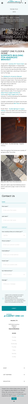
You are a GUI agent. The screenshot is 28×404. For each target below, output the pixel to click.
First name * (5, 206)
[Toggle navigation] (2, 3)
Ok (14, 398)
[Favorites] (22, 3)
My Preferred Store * (7, 270)
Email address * (6, 250)
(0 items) (25, 2)
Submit (14, 308)
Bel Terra (16, 103)
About (11, 17)
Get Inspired (7, 374)
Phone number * (6, 240)
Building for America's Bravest (13, 76)
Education (6, 381)
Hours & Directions (14, 328)
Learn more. (20, 396)
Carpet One (4, 17)
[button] (19, 3)
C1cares (17, 17)
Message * (4, 280)
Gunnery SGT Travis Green (16, 64)
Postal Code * (5, 260)
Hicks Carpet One (13, 94)
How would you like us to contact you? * (12, 231)
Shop (5, 368)
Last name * (5, 216)
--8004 (14, 12)
